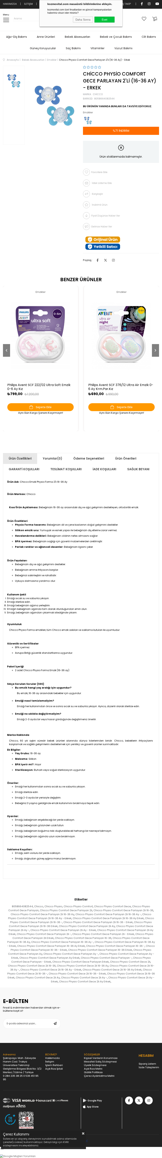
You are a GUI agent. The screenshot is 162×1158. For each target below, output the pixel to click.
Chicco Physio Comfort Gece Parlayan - (106, 958)
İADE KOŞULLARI (104, 469)
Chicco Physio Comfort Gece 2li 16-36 (32, 966)
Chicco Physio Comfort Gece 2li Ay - (84, 977)
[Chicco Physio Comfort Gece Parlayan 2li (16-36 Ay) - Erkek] (88, 120)
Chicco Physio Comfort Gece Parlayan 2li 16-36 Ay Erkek (108, 918)
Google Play (95, 1100)
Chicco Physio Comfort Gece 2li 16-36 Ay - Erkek (50, 970)
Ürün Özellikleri (20, 458)
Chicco (38, 906)
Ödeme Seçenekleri (88, 458)
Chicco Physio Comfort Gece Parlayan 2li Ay (87, 926)
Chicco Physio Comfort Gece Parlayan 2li (66, 910)
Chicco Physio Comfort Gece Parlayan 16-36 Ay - (62, 942)
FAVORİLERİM (145, 18)
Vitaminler (97, 48)
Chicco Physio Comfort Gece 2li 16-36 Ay (82, 966)
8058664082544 (22, 906)
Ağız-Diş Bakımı (16, 37)
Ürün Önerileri (125, 458)
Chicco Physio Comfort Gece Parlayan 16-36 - (115, 946)
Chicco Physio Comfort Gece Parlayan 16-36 (83, 938)
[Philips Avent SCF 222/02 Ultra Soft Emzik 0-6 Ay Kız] (40, 336)
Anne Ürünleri (46, 37)
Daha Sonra (82, 19)
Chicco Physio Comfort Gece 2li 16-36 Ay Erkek (112, 970)
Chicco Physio (53, 906)
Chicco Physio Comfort (78, 906)
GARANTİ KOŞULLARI (24, 469)
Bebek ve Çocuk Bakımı (116, 37)
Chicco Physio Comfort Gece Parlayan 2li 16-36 (123, 910)
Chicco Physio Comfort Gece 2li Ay (38, 977)
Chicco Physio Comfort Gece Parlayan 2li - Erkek (103, 934)
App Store (93, 1106)
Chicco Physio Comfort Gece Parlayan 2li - (44, 934)
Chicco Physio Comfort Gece (112, 906)
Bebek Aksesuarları (77, 37)
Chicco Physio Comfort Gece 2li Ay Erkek (85, 981)
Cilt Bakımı (149, 37)
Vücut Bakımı (123, 48)
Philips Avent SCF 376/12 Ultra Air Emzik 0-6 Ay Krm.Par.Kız (120, 387)
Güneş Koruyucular (43, 48)
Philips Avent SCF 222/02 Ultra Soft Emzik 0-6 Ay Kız (39, 387)
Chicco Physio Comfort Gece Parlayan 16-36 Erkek (100, 950)
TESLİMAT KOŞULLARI (66, 469)
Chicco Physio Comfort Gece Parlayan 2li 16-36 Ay (42, 914)
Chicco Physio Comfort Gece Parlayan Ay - (70, 954)
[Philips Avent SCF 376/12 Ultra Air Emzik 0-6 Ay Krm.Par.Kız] (121, 336)
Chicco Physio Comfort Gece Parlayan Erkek (80, 962)
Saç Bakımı (73, 48)
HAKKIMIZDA (10, 4)
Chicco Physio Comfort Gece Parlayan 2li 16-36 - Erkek (98, 922)
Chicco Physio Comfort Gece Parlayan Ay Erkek (49, 958)
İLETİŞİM (28, 4)
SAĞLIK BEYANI (138, 469)
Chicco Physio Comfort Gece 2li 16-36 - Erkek (77, 973)
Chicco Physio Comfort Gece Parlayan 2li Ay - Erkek (63, 930)
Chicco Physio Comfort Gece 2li (130, 962)
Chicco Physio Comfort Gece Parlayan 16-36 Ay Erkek (51, 946)
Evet (104, 19)
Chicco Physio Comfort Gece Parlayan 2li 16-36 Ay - (108, 914)
